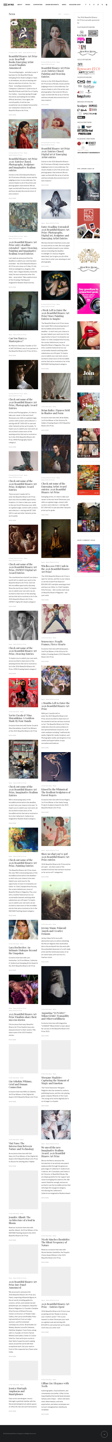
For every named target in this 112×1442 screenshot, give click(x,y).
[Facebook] (85, 4)
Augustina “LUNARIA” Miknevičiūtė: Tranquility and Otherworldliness (55, 1016)
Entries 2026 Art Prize (16, 153)
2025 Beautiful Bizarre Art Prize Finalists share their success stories (23, 1017)
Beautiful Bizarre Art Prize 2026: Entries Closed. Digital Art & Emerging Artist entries (55, 153)
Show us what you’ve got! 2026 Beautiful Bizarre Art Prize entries (55, 856)
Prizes (27, 4)
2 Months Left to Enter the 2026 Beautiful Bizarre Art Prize (55, 706)
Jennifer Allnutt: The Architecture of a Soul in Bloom (22, 1220)
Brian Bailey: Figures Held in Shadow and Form (55, 412)
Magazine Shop (74, 4)
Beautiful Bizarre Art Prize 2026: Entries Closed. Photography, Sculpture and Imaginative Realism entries (23, 164)
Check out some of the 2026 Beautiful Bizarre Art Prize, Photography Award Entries (23, 403)
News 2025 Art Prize (19, 1008)
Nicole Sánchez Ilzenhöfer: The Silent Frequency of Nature (55, 1242)
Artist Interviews (14, 711)
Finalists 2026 (13, 52)
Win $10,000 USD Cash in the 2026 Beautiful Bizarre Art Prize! (55, 569)
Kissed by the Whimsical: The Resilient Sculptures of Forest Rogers (55, 792)
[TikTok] (98, 4)
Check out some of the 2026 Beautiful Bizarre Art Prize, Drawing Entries (23, 651)
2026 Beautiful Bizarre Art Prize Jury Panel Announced (23, 1284)
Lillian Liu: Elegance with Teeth (55, 1385)
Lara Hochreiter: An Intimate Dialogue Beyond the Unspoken (23, 950)
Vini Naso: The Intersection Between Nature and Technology (21, 1146)
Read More (12, 115)
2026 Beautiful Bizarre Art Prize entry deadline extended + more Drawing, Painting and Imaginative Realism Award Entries (23, 248)
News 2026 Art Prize (29, 52)
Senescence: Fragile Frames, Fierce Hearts (53, 643)
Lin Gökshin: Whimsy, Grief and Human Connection (20, 1084)
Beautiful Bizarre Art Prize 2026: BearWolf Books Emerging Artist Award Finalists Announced (23, 62)
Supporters (37, 4)
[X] (90, 4)
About (19, 4)
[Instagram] (94, 4)
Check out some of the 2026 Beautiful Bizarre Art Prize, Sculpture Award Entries (23, 485)
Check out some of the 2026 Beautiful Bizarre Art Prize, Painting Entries (23, 862)
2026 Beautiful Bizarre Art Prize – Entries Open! (55, 1305)
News (64, 4)
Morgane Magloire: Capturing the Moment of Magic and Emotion (55, 1080)
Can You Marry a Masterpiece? (17, 340)
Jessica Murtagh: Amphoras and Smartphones (18, 1391)
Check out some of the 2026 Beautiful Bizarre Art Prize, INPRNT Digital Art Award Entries (23, 568)
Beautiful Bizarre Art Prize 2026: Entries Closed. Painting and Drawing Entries (55, 72)
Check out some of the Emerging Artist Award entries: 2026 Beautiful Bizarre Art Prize (53, 488)
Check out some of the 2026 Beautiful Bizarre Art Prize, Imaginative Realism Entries (23, 791)
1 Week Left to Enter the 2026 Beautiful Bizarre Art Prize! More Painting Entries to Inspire (55, 314)
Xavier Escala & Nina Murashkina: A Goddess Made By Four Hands (21, 718)
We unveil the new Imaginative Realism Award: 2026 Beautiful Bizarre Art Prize (53, 1152)
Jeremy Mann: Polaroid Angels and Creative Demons (53, 931)
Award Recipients (52, 4)
